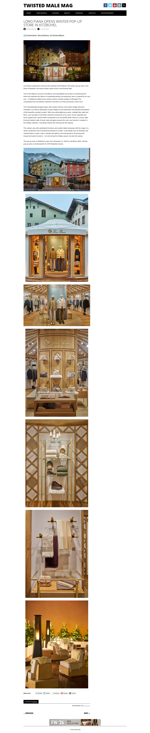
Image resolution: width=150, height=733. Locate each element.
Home (28, 13)
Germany (79, 13)
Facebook (106, 5)
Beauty (67, 13)
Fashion (55, 13)
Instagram (119, 5)
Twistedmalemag (31, 29)
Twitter (110, 5)
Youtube (115, 5)
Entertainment (107, 13)
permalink (87, 706)
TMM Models (41, 13)
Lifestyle (92, 13)
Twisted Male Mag (48, 5)
